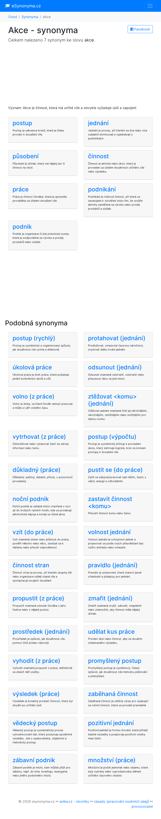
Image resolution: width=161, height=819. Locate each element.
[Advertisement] (80, 76)
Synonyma (30, 17)
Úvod (12, 17)
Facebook (141, 29)
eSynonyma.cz (25, 5)
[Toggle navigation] (150, 6)
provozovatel (142, 806)
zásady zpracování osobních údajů (121, 801)
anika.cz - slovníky (74, 801)
